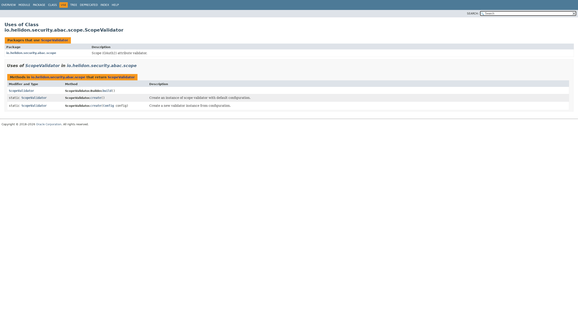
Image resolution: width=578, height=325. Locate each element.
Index (104, 5)
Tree (73, 5)
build (107, 91)
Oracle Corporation (48, 124)
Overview (8, 5)
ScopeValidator (54, 40)
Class (52, 5)
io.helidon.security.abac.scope (31, 53)
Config (108, 105)
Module (24, 5)
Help (115, 5)
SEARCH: (473, 13)
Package (39, 5)
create (95, 98)
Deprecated (89, 5)
